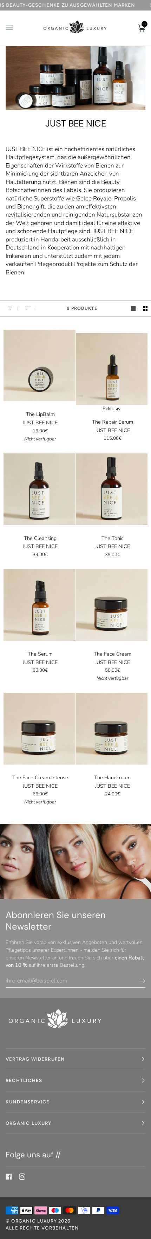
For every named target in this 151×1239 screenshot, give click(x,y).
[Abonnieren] (136, 980)
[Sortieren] (27, 308)
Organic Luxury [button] (29, 1123)
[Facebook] (9, 1176)
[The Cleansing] (40, 489)
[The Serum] (40, 605)
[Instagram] (22, 1176)
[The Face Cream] (112, 605)
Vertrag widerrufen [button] (35, 1059)
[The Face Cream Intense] (40, 728)
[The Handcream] (112, 728)
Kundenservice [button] (28, 1101)
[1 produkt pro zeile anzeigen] (133, 308)
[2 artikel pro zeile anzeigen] (145, 308)
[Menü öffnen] (16, 28)
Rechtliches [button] (24, 1080)
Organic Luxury (34, 1221)
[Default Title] (40, 365)
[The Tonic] (112, 489)
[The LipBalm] (40, 365)
